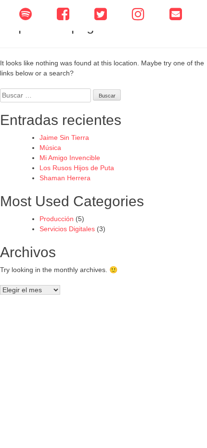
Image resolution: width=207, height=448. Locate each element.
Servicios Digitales (67, 229)
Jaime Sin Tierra (64, 137)
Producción (56, 219)
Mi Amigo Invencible (69, 158)
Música (50, 147)
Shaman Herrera (65, 178)
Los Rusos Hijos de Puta (76, 168)
